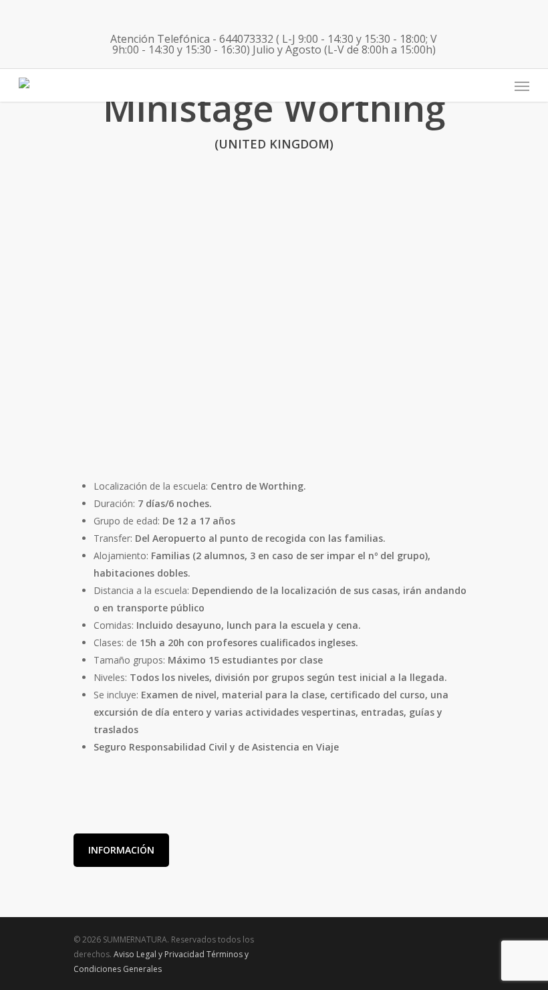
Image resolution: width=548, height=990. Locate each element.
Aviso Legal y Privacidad (159, 954)
